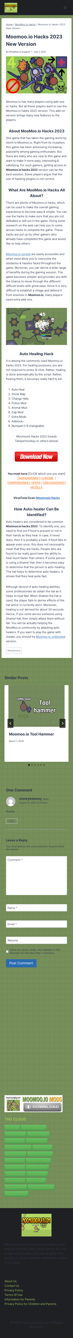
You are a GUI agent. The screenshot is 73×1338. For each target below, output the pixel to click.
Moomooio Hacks (48, 498)
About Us (10, 1281)
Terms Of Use (13, 1295)
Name (12, 908)
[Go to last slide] (10, 723)
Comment (15, 860)
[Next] (63, 723)
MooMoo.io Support (19, 51)
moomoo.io (13, 650)
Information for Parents (19, 1299)
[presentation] (36, 706)
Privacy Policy (13, 1290)
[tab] (29, 765)
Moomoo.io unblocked (50, 636)
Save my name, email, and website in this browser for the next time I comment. (35, 951)
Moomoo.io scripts (18, 254)
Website (12, 940)
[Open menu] (65, 7)
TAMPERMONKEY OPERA (24, 483)
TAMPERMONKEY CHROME (35, 478)
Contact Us (11, 1286)
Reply (12, 820)
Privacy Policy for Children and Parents (30, 1304)
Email (12, 924)
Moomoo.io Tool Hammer (31, 734)
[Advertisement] (32, 1033)
